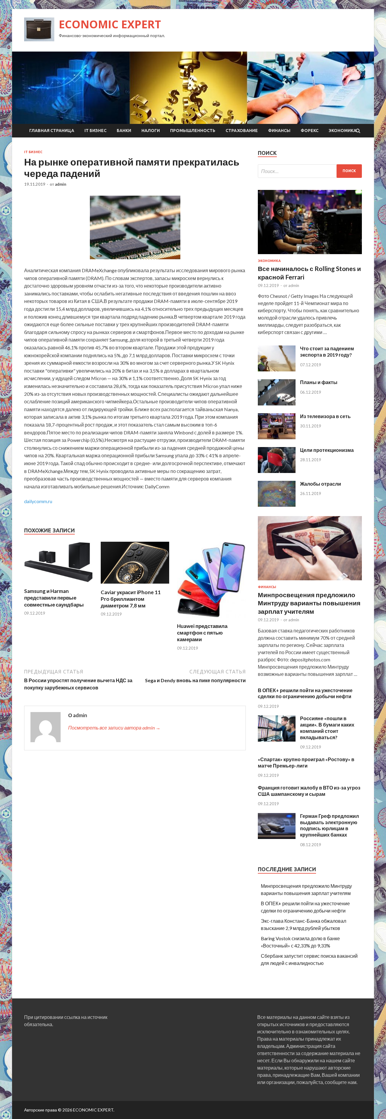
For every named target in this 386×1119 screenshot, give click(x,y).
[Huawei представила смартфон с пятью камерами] (211, 619)
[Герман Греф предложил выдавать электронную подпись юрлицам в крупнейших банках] (277, 837)
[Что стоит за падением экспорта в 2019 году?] (277, 369)
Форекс (309, 130)
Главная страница (51, 130)
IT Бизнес (95, 130)
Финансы (279, 130)
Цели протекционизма (327, 450)
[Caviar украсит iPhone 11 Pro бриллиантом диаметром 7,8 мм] (135, 585)
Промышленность (192, 130)
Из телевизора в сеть (325, 416)
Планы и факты (318, 382)
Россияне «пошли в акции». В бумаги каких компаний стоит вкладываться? (327, 727)
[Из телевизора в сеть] (277, 437)
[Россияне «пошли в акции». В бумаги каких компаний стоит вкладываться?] (277, 739)
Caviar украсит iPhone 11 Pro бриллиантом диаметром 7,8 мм (131, 599)
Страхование (242, 130)
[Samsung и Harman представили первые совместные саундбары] (58, 584)
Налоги (150, 130)
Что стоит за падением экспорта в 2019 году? (327, 351)
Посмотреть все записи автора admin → (114, 727)
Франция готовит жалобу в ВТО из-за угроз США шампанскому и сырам (309, 791)
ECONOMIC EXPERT (110, 24)
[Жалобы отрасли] (277, 505)
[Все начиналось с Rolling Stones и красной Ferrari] (310, 255)
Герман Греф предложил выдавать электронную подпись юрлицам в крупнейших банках (329, 825)
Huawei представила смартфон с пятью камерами (202, 632)
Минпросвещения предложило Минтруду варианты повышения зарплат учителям (309, 603)
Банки (124, 130)
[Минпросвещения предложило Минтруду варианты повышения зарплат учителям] (310, 581)
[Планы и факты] (277, 403)
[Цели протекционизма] (277, 471)
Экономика (342, 130)
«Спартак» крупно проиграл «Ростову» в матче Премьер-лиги (306, 762)
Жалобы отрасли (320, 484)
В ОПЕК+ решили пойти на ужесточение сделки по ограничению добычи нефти (305, 693)
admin (60, 184)
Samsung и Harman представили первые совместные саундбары (54, 597)
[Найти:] (310, 171)
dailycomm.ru (38, 501)
